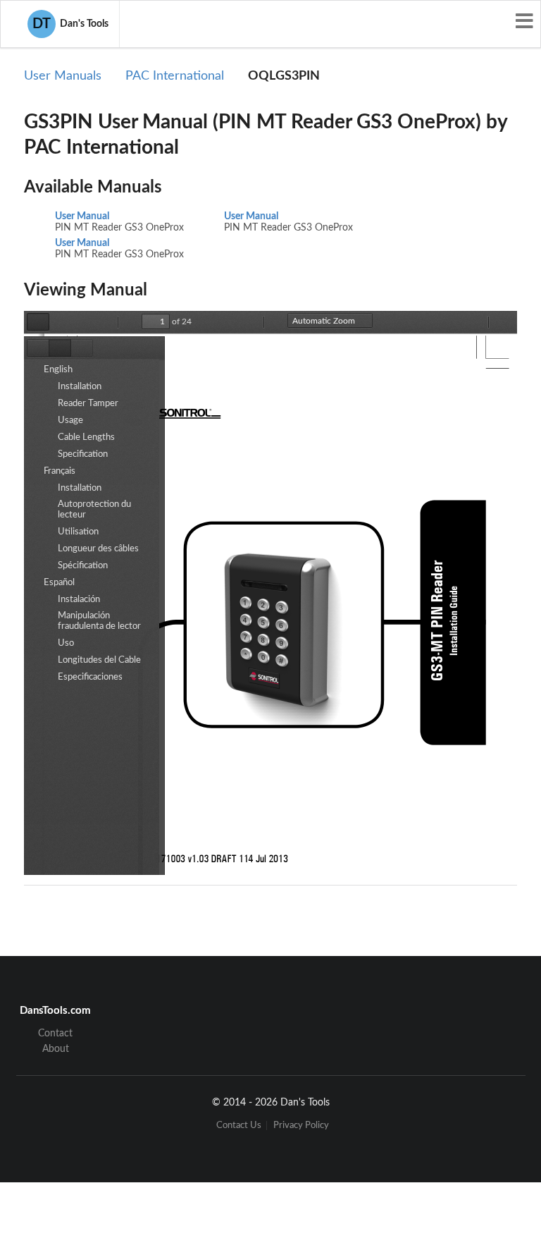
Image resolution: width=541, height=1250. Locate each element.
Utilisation (78, 532)
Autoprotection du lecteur (94, 510)
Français (59, 471)
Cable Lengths (86, 437)
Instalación (79, 599)
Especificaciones (90, 677)
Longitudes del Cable (99, 660)
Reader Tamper (88, 403)
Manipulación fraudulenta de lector (99, 621)
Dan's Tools (70, 24)
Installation (79, 386)
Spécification (83, 565)
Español (59, 582)
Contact (55, 1033)
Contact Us (238, 1125)
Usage (70, 420)
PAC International (174, 76)
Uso (66, 643)
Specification (83, 454)
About (55, 1049)
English (58, 369)
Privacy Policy (301, 1125)
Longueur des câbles (98, 548)
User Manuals (62, 76)
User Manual (82, 216)
